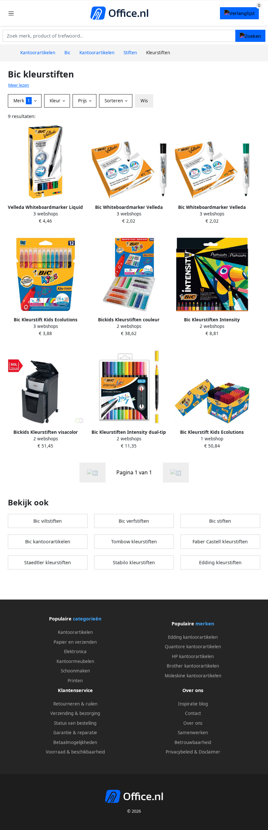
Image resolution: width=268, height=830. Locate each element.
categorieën (87, 619)
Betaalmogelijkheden (75, 742)
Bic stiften (220, 521)
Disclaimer (209, 752)
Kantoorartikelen (75, 632)
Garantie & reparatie (75, 733)
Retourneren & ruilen (75, 704)
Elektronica (75, 651)
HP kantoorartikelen (193, 656)
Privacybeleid (179, 752)
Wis (144, 101)
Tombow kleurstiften (134, 541)
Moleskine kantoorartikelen (193, 676)
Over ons (192, 723)
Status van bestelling (75, 723)
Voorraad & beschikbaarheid (75, 752)
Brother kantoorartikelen (193, 666)
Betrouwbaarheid (193, 742)
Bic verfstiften (134, 521)
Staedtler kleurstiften (47, 562)
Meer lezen (18, 85)
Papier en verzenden (75, 642)
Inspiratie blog (193, 704)
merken (204, 623)
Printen (75, 681)
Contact (193, 713)
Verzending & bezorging (75, 713)
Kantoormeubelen (75, 661)
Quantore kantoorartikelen (193, 647)
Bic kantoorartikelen (47, 541)
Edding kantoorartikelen (193, 637)
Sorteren (114, 101)
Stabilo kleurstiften (134, 562)
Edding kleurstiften (220, 562)
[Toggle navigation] (11, 13)
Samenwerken (193, 733)
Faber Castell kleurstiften (220, 541)
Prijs (83, 101)
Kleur (56, 101)
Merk (21, 101)
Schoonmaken (75, 671)
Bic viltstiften (47, 521)
